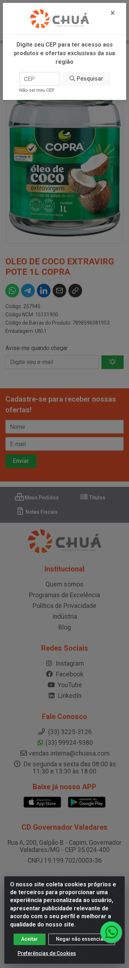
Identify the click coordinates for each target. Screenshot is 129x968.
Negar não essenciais (82, 939)
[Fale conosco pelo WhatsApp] (111, 932)
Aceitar (29, 939)
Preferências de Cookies (47, 953)
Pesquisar (89, 78)
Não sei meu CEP (36, 90)
